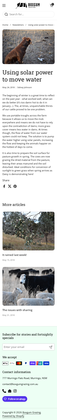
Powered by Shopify (13, 415)
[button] (51, 5)
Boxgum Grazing (31, 412)
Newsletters (18, 24)
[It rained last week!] (28, 231)
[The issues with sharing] (28, 286)
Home (5, 24)
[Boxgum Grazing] (27, 5)
